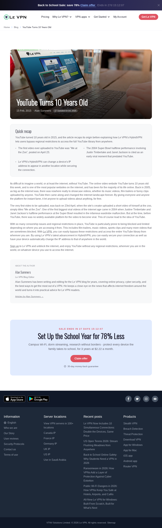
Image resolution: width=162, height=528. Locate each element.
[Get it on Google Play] (38, 399)
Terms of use (11, 454)
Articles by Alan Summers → (29, 296)
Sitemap (111, 522)
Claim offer (81, 358)
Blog (16, 27)
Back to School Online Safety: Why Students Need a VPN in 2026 (100, 458)
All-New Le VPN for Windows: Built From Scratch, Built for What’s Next (100, 503)
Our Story (9, 433)
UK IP (47, 449)
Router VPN (130, 466)
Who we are (10, 428)
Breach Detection (133, 428)
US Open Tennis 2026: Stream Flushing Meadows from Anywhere (101, 445)
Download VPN (132, 439)
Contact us (10, 449)
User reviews (11, 438)
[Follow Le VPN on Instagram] (146, 399)
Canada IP (50, 433)
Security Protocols (14, 444)
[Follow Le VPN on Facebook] (128, 399)
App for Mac (130, 450)
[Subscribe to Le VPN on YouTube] (155, 399)
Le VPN (47, 231)
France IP (49, 438)
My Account (119, 16)
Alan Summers (42, 110)
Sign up (14, 246)
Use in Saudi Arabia (55, 459)
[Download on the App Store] (14, 399)
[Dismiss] (159, 5)
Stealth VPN (130, 423)
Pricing (45, 16)
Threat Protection (133, 434)
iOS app (128, 455)
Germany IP (50, 443)
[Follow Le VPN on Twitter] (137, 399)
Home (7, 27)
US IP (47, 454)
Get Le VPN (148, 16)
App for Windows (133, 445)
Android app (130, 461)
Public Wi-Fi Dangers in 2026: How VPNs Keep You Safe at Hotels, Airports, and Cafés (100, 490)
